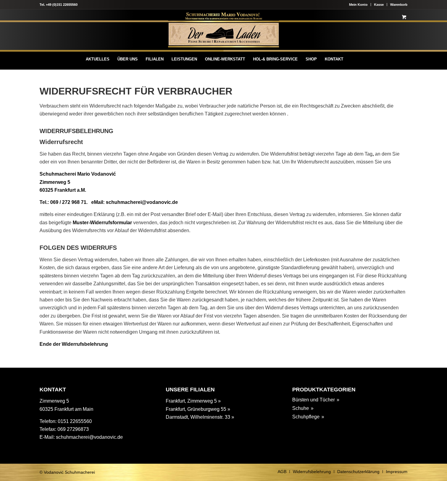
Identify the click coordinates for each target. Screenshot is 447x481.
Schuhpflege (306, 416)
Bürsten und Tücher (313, 399)
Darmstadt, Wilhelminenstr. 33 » (200, 417)
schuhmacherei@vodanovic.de (89, 437)
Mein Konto (358, 4)
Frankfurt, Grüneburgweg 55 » (198, 409)
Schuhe (300, 408)
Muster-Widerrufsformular (102, 222)
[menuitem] (97, 59)
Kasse (379, 4)
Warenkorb (398, 4)
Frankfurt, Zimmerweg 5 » (193, 401)
